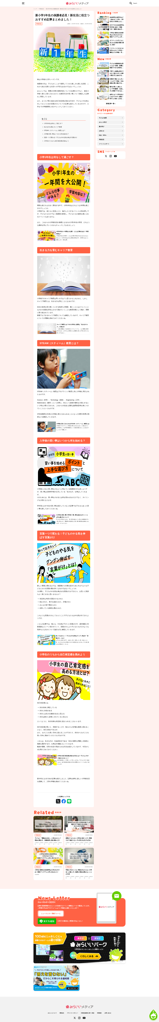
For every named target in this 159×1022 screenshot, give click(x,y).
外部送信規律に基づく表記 (87, 1013)
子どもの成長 (103, 118)
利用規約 (99, 1013)
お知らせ (101, 131)
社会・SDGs (102, 135)
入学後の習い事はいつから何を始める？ (56, 134)
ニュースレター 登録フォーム (51, 913)
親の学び (101, 126)
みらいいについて (52, 1013)
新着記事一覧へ (111, 103)
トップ (35, 8)
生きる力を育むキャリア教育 (53, 127)
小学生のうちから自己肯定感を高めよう (56, 141)
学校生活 (41, 8)
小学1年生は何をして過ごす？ (53, 123)
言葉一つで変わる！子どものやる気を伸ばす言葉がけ (60, 137)
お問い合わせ (108, 1013)
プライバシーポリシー (72, 1013)
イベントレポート (104, 144)
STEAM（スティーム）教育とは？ (54, 130)
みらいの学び (103, 122)
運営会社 (62, 1013)
